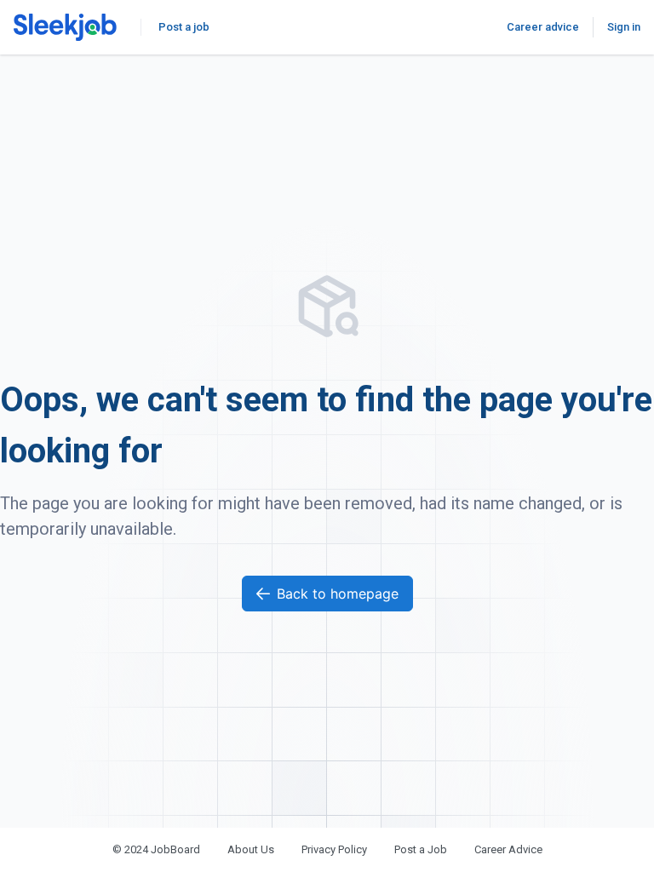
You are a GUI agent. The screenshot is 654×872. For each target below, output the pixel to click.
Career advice (543, 26)
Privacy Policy (334, 849)
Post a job (183, 26)
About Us (250, 849)
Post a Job (420, 849)
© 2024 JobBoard (156, 849)
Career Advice (508, 849)
